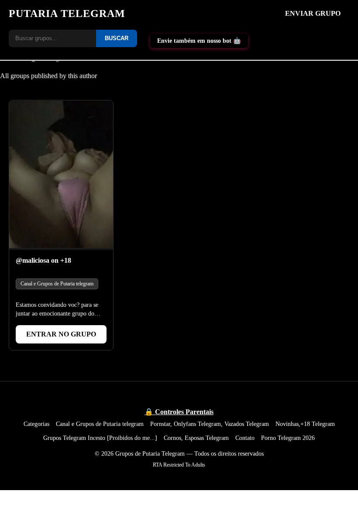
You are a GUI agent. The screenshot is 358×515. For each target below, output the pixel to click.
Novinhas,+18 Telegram (305, 423)
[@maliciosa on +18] (61, 175)
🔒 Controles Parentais (179, 411)
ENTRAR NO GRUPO (61, 334)
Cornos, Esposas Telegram (196, 437)
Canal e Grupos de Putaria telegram (57, 284)
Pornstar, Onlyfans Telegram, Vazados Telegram (209, 423)
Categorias (36, 423)
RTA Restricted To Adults (179, 465)
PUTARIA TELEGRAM (67, 13)
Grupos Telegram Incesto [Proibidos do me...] (100, 437)
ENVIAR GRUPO (313, 13)
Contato (245, 437)
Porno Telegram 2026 (288, 437)
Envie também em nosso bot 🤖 (199, 40)
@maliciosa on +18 (43, 260)
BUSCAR (116, 38)
